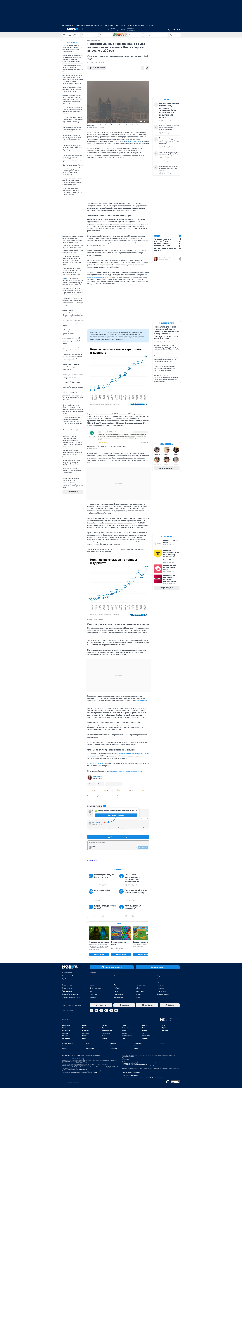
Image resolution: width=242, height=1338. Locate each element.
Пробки (121, 30)
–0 (147, 818)
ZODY (152, 25)
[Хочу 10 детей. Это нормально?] (122, 911)
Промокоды (79, 25)
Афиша (123, 25)
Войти (94, 848)
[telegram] (91, 1010)
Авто (91, 976)
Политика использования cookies (131, 1072)
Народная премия (163, 994)
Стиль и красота (162, 979)
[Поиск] (169, 29)
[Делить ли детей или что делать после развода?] (122, 895)
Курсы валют (140, 25)
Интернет (91, 784)
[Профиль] (178, 29)
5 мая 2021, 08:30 (92, 63)
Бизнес (92, 979)
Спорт (159, 976)
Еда (91, 991)
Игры (148, 25)
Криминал (117, 979)
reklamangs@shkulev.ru (128, 1056)
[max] (106, 1010)
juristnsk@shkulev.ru (105, 1071)
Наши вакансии (67, 988)
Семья (137, 997)
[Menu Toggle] (63, 29)
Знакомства (88, 25)
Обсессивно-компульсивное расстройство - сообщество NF (132, 878)
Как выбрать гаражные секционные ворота (70, 251)
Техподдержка (67, 991)
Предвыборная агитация (70, 994)
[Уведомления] (174, 29)
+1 (141, 832)
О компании (66, 982)
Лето (115, 985)
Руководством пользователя (130, 1063)
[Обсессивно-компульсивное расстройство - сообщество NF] (122, 880)
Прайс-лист (66, 979)
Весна (92, 982)
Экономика (160, 988)
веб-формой (93, 1072)
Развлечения (139, 991)
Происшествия (140, 985)
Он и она (138, 976)
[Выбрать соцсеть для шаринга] (147, 68)
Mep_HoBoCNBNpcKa (97, 822)
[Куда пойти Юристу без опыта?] (91, 911)
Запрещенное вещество (114, 784)
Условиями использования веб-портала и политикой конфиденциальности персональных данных (148, 1066)
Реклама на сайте (68, 976)
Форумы (104, 25)
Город (91, 985)
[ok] (101, 1010)
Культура (117, 982)
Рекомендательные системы (130, 1075)
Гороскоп (130, 25)
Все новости (73, 42)
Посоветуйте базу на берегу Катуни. (104, 876)
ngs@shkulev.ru (83, 1069)
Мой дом (117, 988)
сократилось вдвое (133, 141)
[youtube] (116, 1010)
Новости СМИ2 (93, 860)
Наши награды (67, 985)
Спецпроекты (161, 991)
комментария (98, 68)
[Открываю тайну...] (91, 895)
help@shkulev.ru (75, 1072)
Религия (138, 994)
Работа (137, 988)
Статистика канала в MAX (71, 997)
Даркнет (100, 784)
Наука (116, 991)
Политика (138, 982)
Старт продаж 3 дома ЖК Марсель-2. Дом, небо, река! (71, 246)
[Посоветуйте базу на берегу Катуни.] (91, 880)
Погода (97, 25)
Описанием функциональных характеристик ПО (135, 1064)
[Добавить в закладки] (142, 68)
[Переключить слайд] (147, 933)
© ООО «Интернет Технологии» (71, 1082)
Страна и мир (161, 982)
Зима (116, 976)
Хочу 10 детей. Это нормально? (133, 907)
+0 (141, 818)
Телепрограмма (113, 25)
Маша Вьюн (97, 776)
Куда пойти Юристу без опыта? (105, 907)
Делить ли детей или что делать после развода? (136, 891)
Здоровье (93, 997)
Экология (160, 985)
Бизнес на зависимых (95, 763)
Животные (93, 994)
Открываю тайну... (103, 890)
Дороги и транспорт (96, 988)
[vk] (96, 1010)
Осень (137, 979)
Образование (118, 997)
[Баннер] (120, 35)
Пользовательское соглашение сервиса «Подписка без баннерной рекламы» (143, 1077)
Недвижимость (67, 25)
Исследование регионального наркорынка (125, 771)
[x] (111, 1010)
